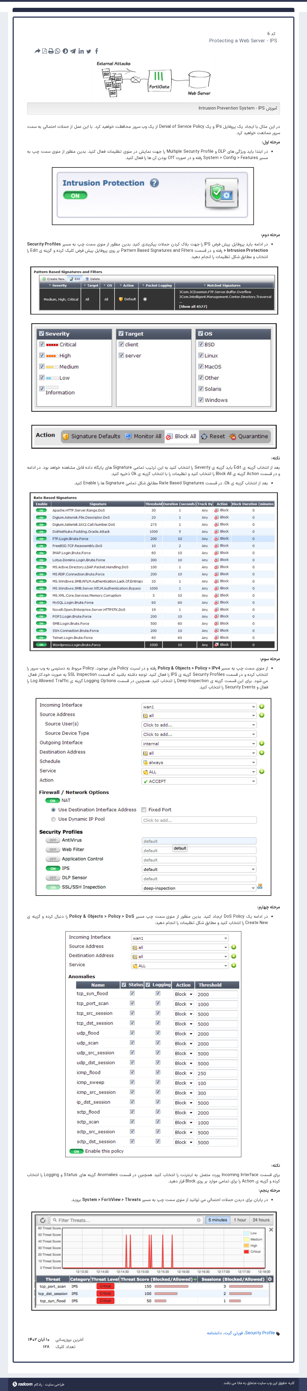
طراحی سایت (54, 1384)
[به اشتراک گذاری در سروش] (65, 51)
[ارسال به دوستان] (37, 51)
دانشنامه (214, 1333)
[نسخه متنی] (51, 51)
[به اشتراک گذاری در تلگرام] (73, 51)
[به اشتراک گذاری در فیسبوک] (96, 51)
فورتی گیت (233, 1333)
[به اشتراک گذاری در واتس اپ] (57, 51)
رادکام (38, 1384)
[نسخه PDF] (44, 51)
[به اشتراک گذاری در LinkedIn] (81, 51)
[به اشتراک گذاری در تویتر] (88, 51)
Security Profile (260, 1333)
